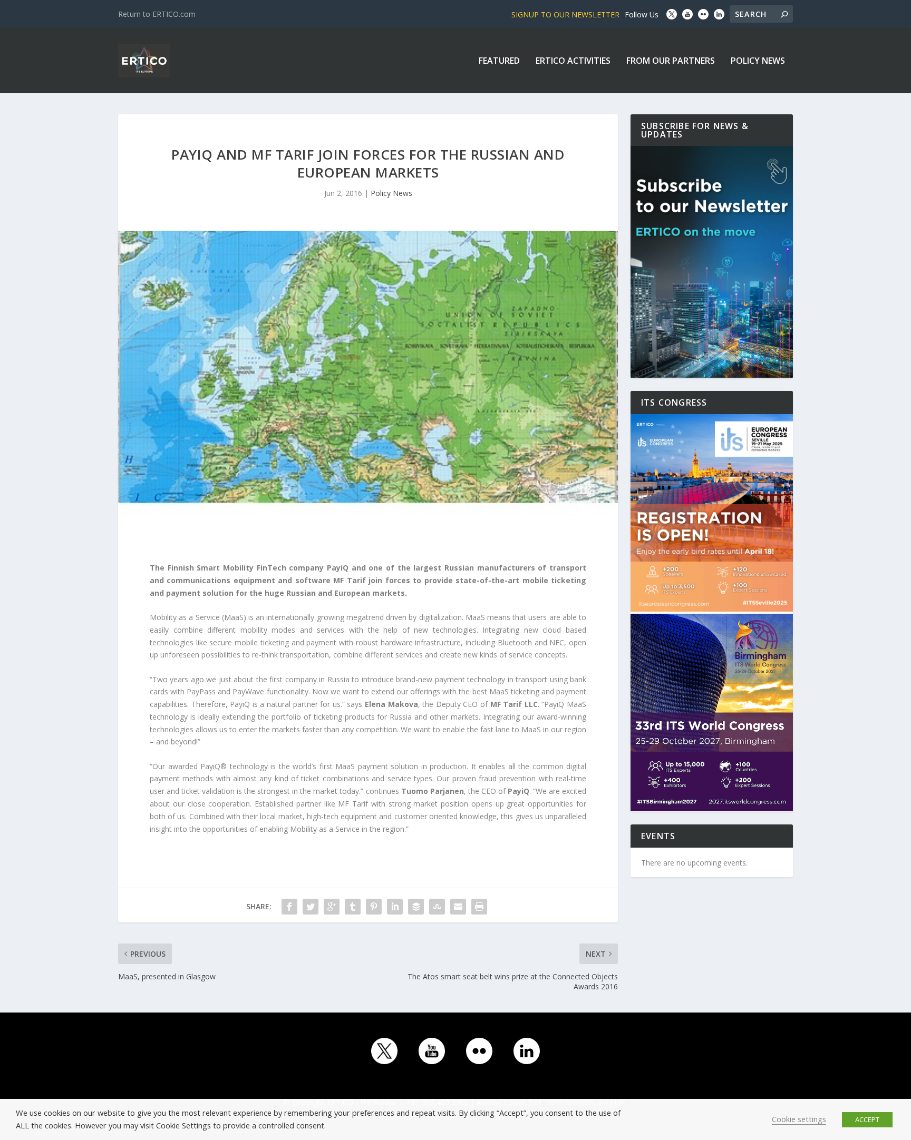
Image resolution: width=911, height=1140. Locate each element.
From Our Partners (670, 61)
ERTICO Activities (573, 61)
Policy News (758, 61)
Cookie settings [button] (799, 1119)
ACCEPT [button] (867, 1119)
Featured (499, 61)
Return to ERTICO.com (157, 14)
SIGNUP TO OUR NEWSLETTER (565, 14)
